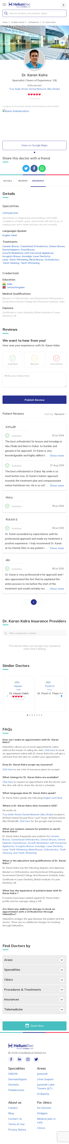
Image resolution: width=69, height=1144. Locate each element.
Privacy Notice (17, 1129)
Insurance (38, 180)
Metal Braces (36, 259)
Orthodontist (10, 213)
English (7, 235)
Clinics (8, 979)
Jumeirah (42, 1073)
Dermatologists (17, 1079)
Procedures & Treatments (22, 989)
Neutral (34, 363)
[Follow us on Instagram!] (28, 1059)
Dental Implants (11, 249)
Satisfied (12, 363)
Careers (13, 1107)
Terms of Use (16, 1124)
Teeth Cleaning (11, 262)
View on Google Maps (34, 145)
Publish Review (35, 399)
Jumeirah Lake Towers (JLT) (45, 1086)
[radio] (29, 94)
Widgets (42, 1113)
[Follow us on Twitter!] (36, 1059)
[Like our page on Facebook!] (11, 1059)
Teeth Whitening (30, 262)
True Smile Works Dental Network (34, 88)
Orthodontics (52, 259)
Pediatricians (16, 1090)
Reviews (22, 180)
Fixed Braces (28, 249)
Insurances (11, 999)
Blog (11, 1113)
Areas (8, 960)
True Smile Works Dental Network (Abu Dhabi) (28, 814)
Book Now (37, 1025)
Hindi (14, 235)
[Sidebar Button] (4, 4)
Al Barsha (43, 1093)
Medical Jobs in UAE (46, 1120)
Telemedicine (13, 1009)
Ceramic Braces (11, 246)
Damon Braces (57, 246)
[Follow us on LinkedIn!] (19, 1059)
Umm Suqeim (45, 1079)
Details (7, 180)
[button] (6, 42)
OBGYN (12, 1073)
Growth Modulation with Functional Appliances (28, 252)
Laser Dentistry (42, 256)
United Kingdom (16, 287)
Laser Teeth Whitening (16, 259)
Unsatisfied (56, 363)
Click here (50, 750)
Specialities (12, 970)
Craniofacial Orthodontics (34, 246)
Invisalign (27, 256)
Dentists (13, 1084)
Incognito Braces (12, 256)
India (9, 284)
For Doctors (44, 1107)
